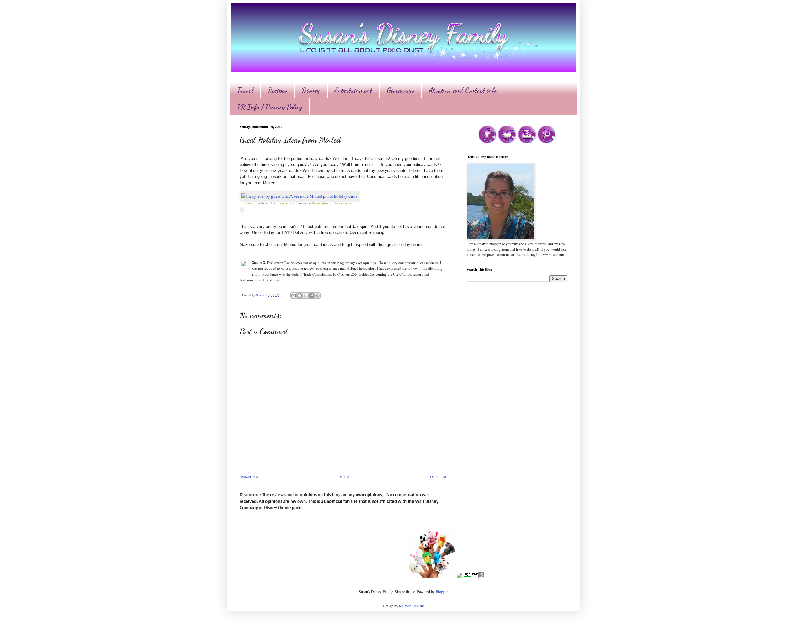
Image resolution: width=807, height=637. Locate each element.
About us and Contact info (463, 90)
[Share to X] (305, 295)
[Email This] (293, 295)
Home (344, 476)
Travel (245, 90)
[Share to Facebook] (311, 295)
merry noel (253, 203)
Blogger (441, 591)
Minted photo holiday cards (331, 203)
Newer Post (250, 476)
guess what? (285, 203)
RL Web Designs (412, 605)
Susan (260, 295)
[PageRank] (474, 576)
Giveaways (400, 90)
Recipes (277, 90)
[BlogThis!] (299, 295)
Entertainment (353, 90)
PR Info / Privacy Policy (269, 107)
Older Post (438, 476)
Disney (311, 90)
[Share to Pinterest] (317, 295)
